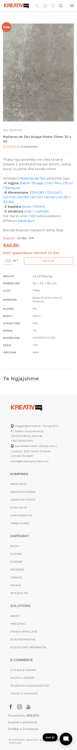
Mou (58, 183)
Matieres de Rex (33, 178)
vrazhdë (40, 211)
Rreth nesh (18, 484)
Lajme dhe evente (22, 499)
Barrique (12, 188)
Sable (25, 183)
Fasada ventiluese (23, 631)
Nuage (37, 183)
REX (20, 130)
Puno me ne (18, 507)
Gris (49, 183)
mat (28, 211)
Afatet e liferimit (22, 677)
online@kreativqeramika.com (29, 461)
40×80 (63, 197)
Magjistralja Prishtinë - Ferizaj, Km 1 (36, 425)
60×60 (50, 197)
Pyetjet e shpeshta (24, 693)
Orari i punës (19, 523)
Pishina (15, 585)
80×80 (23, 197)
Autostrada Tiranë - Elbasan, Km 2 (35, 445)
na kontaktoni (21, 515)
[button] (52, 6)
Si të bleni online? (23, 670)
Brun (69, 183)
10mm (39, 207)
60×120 (37, 197)
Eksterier (17, 569)
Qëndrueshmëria (23, 491)
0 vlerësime (29, 146)
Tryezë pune (19, 593)
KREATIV (32, 715)
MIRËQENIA (17, 623)
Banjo (15, 546)
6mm (27, 207)
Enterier (16, 561)
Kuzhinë (16, 553)
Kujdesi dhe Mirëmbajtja (28, 647)
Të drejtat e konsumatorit (29, 685)
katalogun (26, 221)
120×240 (53, 192)
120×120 (9, 197)
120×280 (37, 192)
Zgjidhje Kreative (23, 639)
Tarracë (16, 577)
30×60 (8, 202)
